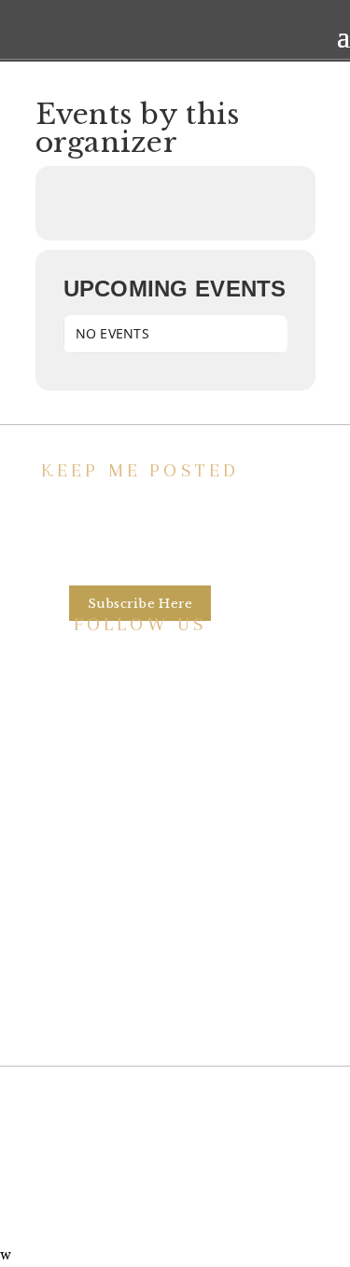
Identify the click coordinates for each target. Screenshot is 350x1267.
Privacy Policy (140, 998)
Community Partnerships (140, 892)
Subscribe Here (140, 604)
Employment (140, 927)
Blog (140, 963)
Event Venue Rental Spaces (140, 856)
